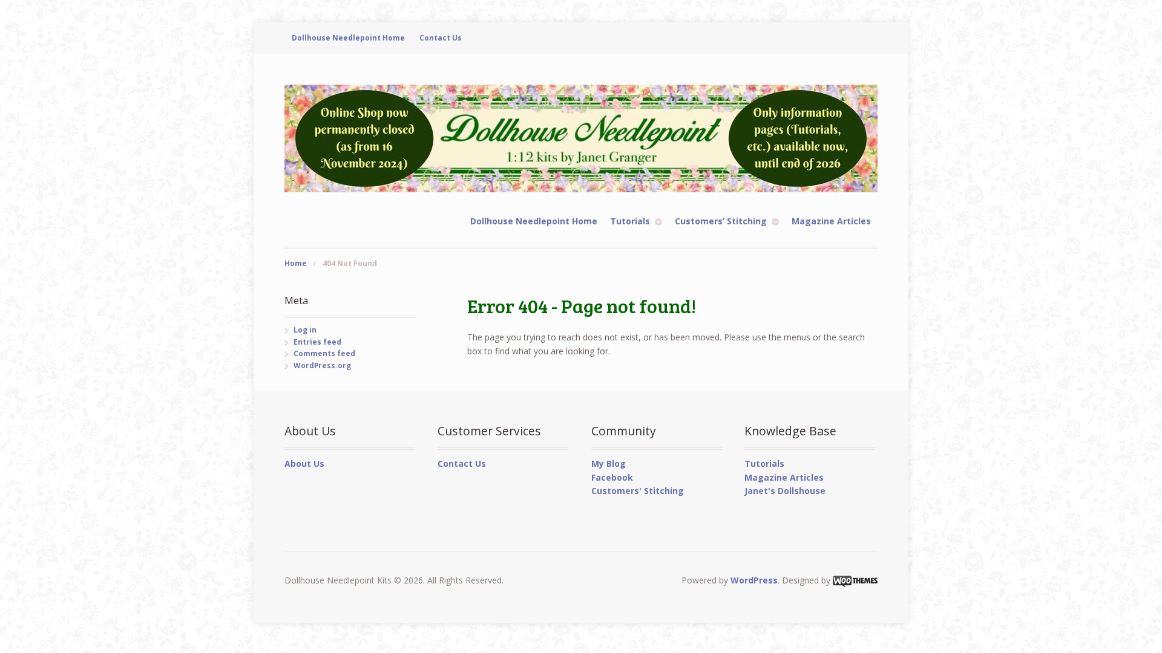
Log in (305, 330)
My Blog (608, 463)
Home (295, 263)
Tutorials (630, 221)
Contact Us (440, 38)
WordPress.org (322, 365)
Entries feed (317, 342)
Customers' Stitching (637, 490)
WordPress (754, 580)
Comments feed (324, 353)
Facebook (612, 477)
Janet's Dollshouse (785, 490)
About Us (304, 463)
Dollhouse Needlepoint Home (348, 38)
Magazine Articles (831, 221)
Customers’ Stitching (721, 221)
